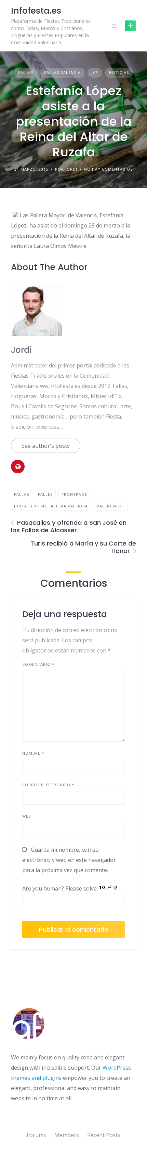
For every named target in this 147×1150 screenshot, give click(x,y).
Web (26, 816)
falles (45, 494)
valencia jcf (111, 505)
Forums (36, 1135)
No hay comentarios (108, 169)
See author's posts (46, 446)
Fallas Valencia (62, 72)
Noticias (119, 72)
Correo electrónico (48, 784)
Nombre (33, 753)
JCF (95, 72)
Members (66, 1135)
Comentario (38, 664)
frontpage (74, 494)
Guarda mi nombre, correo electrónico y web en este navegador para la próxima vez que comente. (69, 860)
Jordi (21, 350)
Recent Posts (103, 1135)
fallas (21, 494)
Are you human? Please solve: (60, 888)
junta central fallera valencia (51, 505)
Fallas (25, 72)
